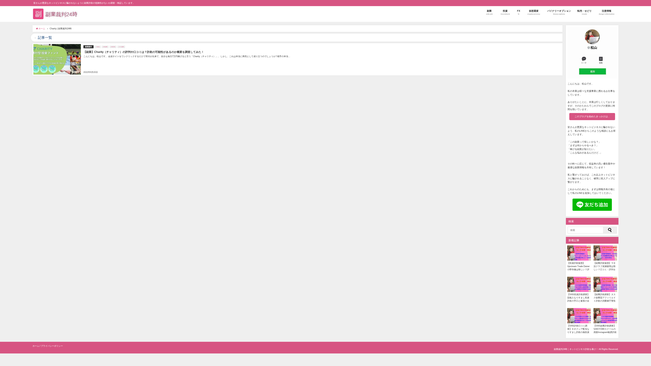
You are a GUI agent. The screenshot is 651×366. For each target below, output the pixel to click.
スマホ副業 (121, 46)
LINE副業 (105, 46)
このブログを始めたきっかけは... (592, 116)
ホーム (36, 346)
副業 (489, 12)
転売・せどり (584, 12)
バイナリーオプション (559, 12)
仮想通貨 (533, 12)
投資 (505, 12)
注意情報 (606, 12)
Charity (98, 46)
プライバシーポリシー (52, 346)
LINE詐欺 (113, 46)
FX (518, 12)
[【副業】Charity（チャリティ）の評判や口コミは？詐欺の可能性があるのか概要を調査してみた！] (298, 59)
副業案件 (88, 46)
